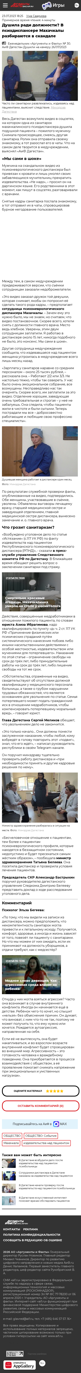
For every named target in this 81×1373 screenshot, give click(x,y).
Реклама (30, 1229)
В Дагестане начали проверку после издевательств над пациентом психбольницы (47, 1187)
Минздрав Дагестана (23, 484)
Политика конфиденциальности (31, 1235)
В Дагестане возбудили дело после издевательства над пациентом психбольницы (41, 1163)
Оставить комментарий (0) (41, 1106)
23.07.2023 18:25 (12, 16)
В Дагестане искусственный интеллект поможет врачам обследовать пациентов (44, 1199)
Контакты (11, 1229)
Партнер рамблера (37, 1354)
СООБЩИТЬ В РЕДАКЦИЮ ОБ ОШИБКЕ (32, 1240)
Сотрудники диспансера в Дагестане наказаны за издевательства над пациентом (46, 1174)
